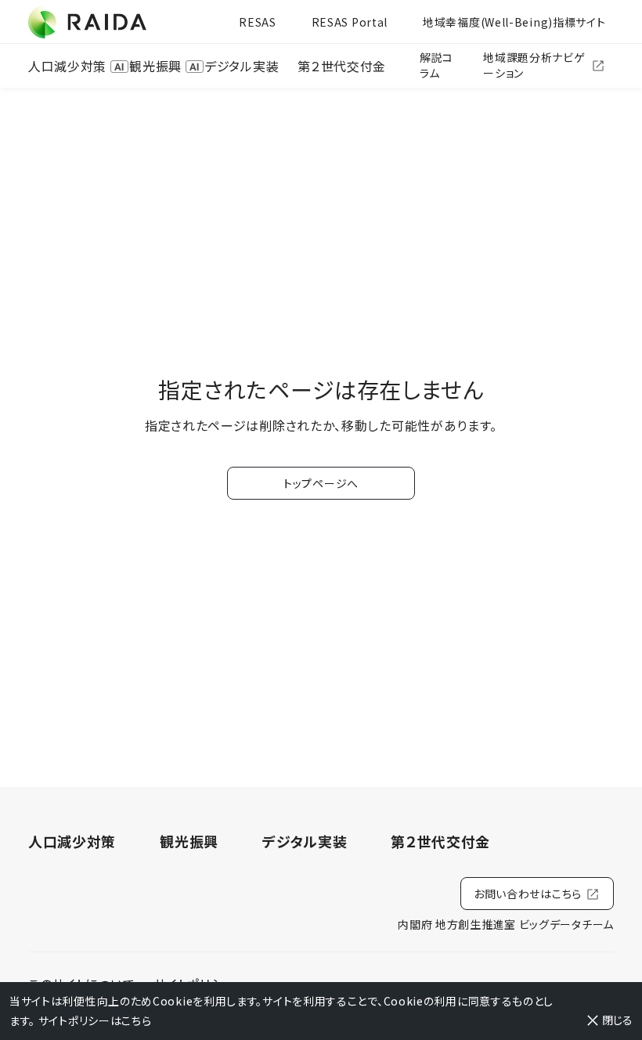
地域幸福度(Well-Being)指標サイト (514, 22)
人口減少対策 (67, 65)
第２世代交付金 (342, 65)
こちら (136, 1020)
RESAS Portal (350, 22)
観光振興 (155, 65)
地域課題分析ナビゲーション (534, 65)
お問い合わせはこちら (528, 893)
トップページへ (321, 483)
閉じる (617, 1019)
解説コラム (436, 65)
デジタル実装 (241, 65)
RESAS (257, 22)
